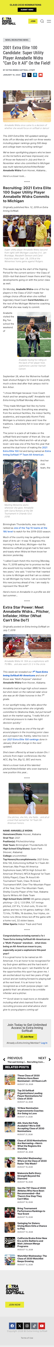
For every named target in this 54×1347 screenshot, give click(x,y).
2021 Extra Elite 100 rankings (23, 739)
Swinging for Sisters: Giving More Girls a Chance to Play (32, 1226)
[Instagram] (27, 1326)
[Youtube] (41, 1326)
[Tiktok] (34, 1326)
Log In (44, 1042)
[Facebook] (12, 1326)
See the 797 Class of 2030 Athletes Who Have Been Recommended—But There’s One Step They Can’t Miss (31, 1193)
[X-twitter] (19, 1326)
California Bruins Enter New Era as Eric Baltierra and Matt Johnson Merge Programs (32, 1242)
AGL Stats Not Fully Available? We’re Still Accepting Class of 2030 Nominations (30, 1127)
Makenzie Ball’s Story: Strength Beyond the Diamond (29, 1176)
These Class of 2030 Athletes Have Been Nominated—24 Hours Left (31, 1078)
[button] (24, 75)
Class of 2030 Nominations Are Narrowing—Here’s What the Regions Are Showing (32, 1144)
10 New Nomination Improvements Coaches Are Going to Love (30, 1111)
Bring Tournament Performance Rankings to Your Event (31, 1211)
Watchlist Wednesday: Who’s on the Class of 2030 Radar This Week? (32, 1161)
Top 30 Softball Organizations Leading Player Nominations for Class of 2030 (29, 1094)
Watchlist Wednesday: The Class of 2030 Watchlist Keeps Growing (32, 1258)
